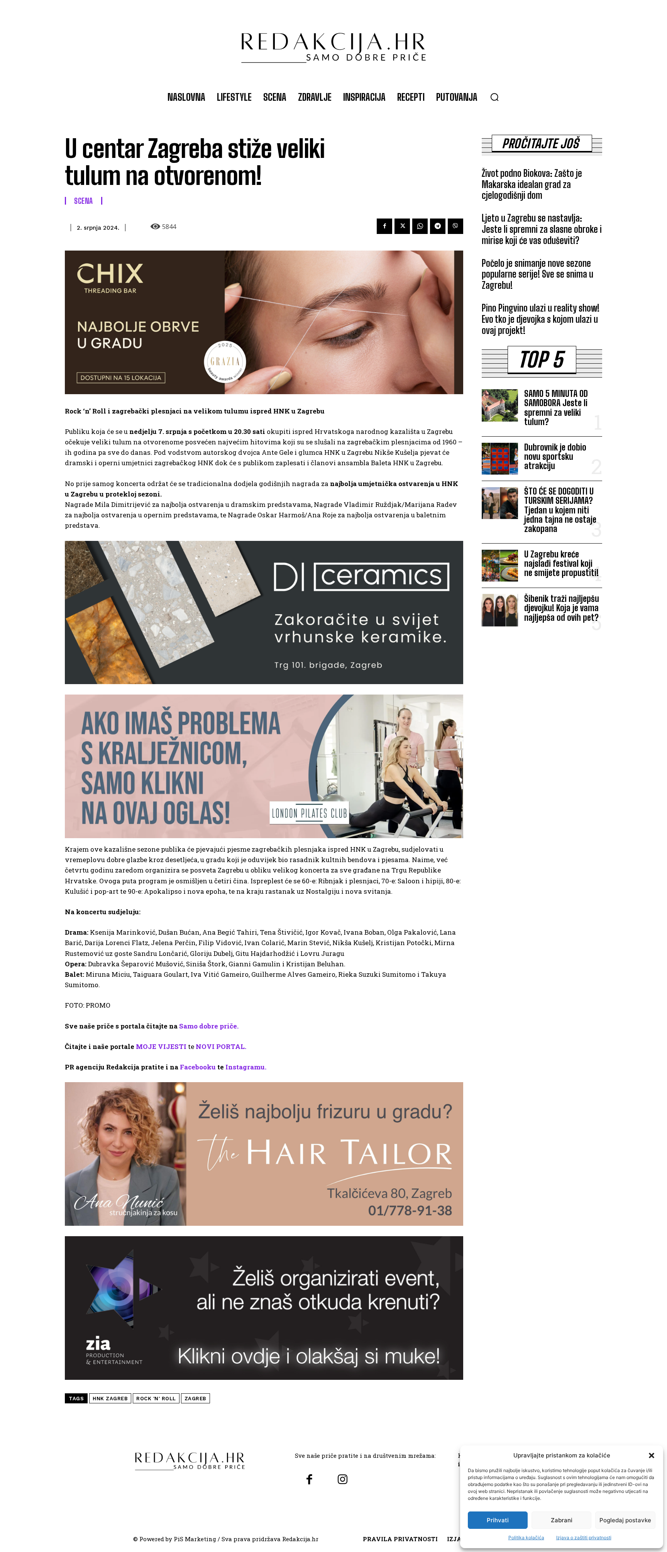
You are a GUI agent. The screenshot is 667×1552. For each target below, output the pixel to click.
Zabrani (561, 1520)
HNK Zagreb (110, 1398)
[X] (402, 226)
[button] (651, 1455)
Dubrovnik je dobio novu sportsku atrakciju (555, 456)
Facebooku (198, 1066)
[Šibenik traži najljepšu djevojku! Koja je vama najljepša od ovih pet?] (500, 610)
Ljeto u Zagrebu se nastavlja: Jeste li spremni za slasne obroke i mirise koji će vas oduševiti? (542, 229)
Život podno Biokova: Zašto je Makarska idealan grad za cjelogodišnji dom (532, 184)
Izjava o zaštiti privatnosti (583, 1537)
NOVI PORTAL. (221, 1046)
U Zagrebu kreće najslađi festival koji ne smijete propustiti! (561, 563)
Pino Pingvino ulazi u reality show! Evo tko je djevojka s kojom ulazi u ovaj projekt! (540, 319)
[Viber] (455, 226)
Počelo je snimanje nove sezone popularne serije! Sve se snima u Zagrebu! (537, 274)
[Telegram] (437, 226)
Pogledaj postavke (625, 1520)
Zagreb (196, 1398)
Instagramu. (245, 1066)
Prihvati (498, 1520)
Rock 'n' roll (156, 1398)
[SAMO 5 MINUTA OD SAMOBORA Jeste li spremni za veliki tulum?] (500, 405)
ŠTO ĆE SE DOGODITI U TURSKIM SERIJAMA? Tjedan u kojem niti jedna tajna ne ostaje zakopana (560, 510)
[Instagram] (342, 1480)
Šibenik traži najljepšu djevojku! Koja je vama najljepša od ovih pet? (561, 607)
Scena (83, 201)
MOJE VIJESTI (161, 1046)
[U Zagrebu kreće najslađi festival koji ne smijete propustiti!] (500, 565)
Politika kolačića (526, 1537)
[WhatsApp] (420, 226)
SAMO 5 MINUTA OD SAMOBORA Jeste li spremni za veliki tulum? (556, 407)
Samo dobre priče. (209, 1026)
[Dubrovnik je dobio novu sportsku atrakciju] (500, 458)
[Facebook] (384, 226)
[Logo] (333, 44)
